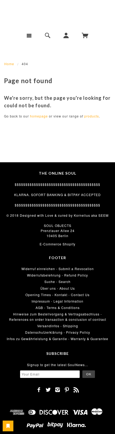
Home (9, 63)
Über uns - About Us (57, 288)
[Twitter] (48, 389)
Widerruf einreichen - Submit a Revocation (57, 268)
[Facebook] (39, 389)
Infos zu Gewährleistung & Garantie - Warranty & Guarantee (57, 338)
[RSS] (76, 389)
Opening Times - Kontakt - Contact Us (57, 294)
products (91, 116)
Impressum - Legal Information (57, 301)
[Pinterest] (67, 389)
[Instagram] (57, 389)
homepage (39, 116)
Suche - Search (57, 281)
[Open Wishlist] (8, 426)
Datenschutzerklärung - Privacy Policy (57, 332)
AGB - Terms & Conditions (58, 307)
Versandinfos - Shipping (57, 325)
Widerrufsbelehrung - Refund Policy (57, 275)
